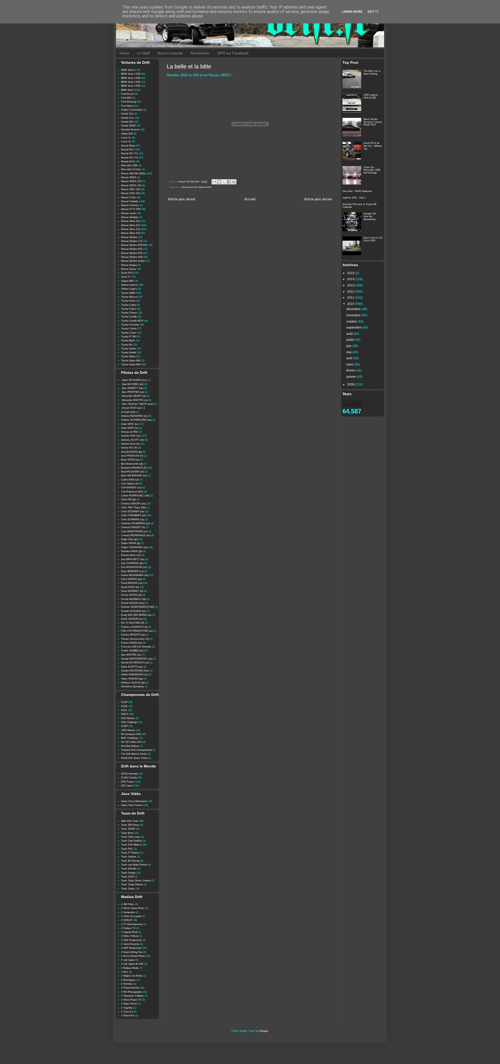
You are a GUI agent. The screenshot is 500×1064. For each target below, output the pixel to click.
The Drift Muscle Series (134, 754)
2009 (351, 384)
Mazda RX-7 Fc (129, 153)
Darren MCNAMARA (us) (134, 575)
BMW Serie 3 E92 (130, 86)
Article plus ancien (318, 199)
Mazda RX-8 (128, 161)
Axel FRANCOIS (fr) (132, 455)
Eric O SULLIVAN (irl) (132, 622)
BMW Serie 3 (128, 70)
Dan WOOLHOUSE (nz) (134, 567)
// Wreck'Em (128, 1015)
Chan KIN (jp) (128, 499)
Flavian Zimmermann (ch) (135, 639)
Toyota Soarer (128, 348)
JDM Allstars (128, 730)
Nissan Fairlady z (130, 201)
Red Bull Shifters (130, 746)
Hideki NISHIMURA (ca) (134, 674)
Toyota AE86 (128, 293)
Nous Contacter (170, 53)
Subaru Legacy (129, 288)
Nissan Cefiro (128, 197)
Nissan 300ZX (128, 177)
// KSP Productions (131, 948)
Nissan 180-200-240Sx (133, 173)
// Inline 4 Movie (130, 936)
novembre (353, 315)
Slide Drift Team (130, 821)
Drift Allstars (128, 718)
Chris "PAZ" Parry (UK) (133, 507)
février (351, 370)
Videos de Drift (204, 187)
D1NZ (124, 706)
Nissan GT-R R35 (131, 209)
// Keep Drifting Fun (131, 952)
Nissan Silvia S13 (189, 187)
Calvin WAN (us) (130, 479)
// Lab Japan (128, 960)
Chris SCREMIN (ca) (132, 519)
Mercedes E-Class (131, 169)
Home (124, 53)
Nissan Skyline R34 (131, 257)
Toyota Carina (128, 305)
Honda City (127, 113)
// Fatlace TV (128, 928)
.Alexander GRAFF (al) (133, 396)
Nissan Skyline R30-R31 (134, 245)
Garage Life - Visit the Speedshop (371, 216)
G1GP (124, 726)
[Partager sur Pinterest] (233, 181)
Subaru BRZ (127, 281)
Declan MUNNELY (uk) (133, 599)
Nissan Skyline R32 (131, 249)
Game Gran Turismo (132, 805)
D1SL (124, 710)
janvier (351, 377)
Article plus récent (181, 199)
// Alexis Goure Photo (132, 908)
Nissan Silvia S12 (130, 221)
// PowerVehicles (130, 987)
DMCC (125, 714)
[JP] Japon (127, 785)
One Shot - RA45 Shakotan (357, 191)
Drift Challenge (129, 722)
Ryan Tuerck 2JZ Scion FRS (373, 239)
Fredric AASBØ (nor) (132, 650)
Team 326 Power (130, 825)
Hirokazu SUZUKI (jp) (133, 682)
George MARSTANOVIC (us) (136, 658)
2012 (351, 291)
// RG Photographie (131, 992)
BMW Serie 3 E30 (130, 74)
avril (349, 358)
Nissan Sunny (128, 269)
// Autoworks (128, 912)
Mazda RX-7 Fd (129, 157)
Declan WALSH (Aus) (133, 603)
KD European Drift (131, 734)
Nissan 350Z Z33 (130, 189)
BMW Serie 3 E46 (130, 82)
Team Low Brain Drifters (134, 864)
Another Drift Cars (131, 435)
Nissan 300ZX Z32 (131, 185)
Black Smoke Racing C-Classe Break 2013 (373, 122)
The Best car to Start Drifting (372, 72)
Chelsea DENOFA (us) (133, 503)
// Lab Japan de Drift (132, 964)
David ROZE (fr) (130, 587)
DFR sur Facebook (233, 53)
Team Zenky (128, 888)
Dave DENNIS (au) (131, 579)
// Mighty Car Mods (131, 976)
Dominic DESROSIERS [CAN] (137, 607)
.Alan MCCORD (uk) (132, 384)
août (349, 334)
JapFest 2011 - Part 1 (354, 197)
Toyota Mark (128, 340)
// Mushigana (128, 980)
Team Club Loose (130, 837)
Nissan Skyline (129, 237)
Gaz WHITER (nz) (131, 654)
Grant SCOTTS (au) (132, 666)
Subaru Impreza (129, 285)
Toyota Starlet (128, 352)
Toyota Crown (128, 332)
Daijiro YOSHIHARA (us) (134, 547)
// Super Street (129, 1003)
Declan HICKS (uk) (131, 595)
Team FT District (130, 852)
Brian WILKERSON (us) (134, 475)
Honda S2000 (128, 125)
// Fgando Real (129, 932)
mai (349, 352)
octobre (352, 321)
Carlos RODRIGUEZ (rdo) (135, 495)
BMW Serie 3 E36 (130, 78)
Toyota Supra (128, 356)
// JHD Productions (131, 940)
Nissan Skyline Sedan (133, 261)
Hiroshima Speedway (132, 686)
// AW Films (127, 904)
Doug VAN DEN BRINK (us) (136, 615)
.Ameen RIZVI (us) (131, 408)
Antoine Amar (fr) (130, 444)
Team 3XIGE (128, 829)
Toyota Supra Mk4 (131, 364)
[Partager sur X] (224, 181)
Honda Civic (127, 118)
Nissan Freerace (130, 205)
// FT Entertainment (131, 924)
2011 (351, 297)
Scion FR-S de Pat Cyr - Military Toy (373, 146)
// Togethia (127, 1008)
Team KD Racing (130, 861)
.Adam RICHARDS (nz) (134, 380)
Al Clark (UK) (128, 412)
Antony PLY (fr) (129, 447)
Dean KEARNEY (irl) (132, 591)
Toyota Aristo (128, 300)
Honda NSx (127, 121)
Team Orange (128, 872)
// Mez (124, 972)
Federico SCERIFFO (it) (134, 627)
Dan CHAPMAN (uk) (132, 563)
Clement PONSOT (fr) (133, 527)
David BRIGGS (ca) (131, 583)
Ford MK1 (126, 98)
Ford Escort (127, 94)
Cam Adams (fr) (130, 483)
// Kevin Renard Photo (133, 956)
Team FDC (127, 849)
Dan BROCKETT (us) (133, 559)
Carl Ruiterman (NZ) (132, 491)
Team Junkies (128, 856)
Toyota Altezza (129, 297)
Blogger (264, 1031)
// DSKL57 (126, 920)
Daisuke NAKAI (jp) (131, 551)
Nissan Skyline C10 (131, 241)
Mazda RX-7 (128, 149)
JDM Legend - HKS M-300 (371, 96)
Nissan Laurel (128, 213)
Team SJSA (127, 876)
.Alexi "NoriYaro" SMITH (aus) (137, 404)
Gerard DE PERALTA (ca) (135, 662)
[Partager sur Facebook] (229, 181)
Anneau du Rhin (129, 432)
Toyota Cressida (130, 324)
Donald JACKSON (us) (133, 611)
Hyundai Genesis (130, 129)
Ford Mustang (128, 101)
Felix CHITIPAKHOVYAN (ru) (137, 631)
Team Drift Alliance (131, 844)
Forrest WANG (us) (131, 643)
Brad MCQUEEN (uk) (132, 471)
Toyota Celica (128, 308)
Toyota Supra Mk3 (131, 360)
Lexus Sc (126, 141)
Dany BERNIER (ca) (132, 571)
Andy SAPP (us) (130, 428)
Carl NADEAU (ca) (131, 487)
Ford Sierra (127, 106)
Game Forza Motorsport (134, 801)
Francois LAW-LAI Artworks (136, 646)
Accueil (249, 199)
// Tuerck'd (127, 1011)
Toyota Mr (126, 344)
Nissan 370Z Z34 (130, 193)
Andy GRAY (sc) (130, 424)
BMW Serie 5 (128, 90)
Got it (373, 12)
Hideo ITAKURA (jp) (132, 678)
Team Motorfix (129, 868)
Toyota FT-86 (128, 336)
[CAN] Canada (129, 777)
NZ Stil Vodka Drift (131, 742)
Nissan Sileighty (130, 217)
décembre (353, 309)
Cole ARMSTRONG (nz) (134, 531)
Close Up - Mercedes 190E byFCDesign (372, 170)
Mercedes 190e (129, 165)
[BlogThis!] (219, 181)
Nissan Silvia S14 (130, 229)
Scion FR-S (127, 273)
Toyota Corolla (129, 316)
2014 (351, 279)
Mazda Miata (128, 145)
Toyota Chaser (129, 312)
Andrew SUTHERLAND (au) (136, 420)
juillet (350, 340)
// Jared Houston (130, 944)
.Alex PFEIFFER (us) (132, 392)
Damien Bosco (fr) (131, 555)
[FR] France (127, 781)
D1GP (124, 702)
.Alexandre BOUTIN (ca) (134, 400)
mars (350, 364)
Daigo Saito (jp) (129, 539)
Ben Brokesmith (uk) (132, 464)
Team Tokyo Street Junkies (136, 880)
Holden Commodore (132, 109)
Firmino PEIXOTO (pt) (133, 634)
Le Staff (143, 53)
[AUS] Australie (129, 773)
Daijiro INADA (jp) (130, 543)
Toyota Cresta (128, 328)
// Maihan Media (130, 968)
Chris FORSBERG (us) (133, 515)
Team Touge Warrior (132, 884)
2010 (351, 304)
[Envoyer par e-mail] (214, 181)
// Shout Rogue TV (131, 999)
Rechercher (200, 53)
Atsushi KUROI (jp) (131, 452)
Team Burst (127, 833)
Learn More (352, 12)
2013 (351, 285)
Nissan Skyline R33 (131, 253)
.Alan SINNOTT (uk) (132, 388)
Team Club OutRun (131, 840)
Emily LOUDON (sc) (132, 619)
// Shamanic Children (132, 996)
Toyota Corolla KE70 (132, 320)
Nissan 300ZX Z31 (131, 181)
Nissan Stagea (129, 265)
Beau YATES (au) (130, 459)
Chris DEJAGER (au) (132, 511)
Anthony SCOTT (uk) (132, 440)
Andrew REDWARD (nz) (134, 416)
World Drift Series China (134, 758)
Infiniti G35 (127, 133)
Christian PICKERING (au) (135, 523)
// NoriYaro (127, 984)
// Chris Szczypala (131, 916)
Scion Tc (125, 276)
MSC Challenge (129, 738)
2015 (351, 273)
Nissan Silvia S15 (130, 233)
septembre (354, 327)
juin (349, 346)
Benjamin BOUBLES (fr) (134, 467)
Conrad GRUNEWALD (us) (136, 535)
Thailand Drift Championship (136, 750)
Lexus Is (125, 137)
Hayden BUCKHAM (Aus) (135, 670)
